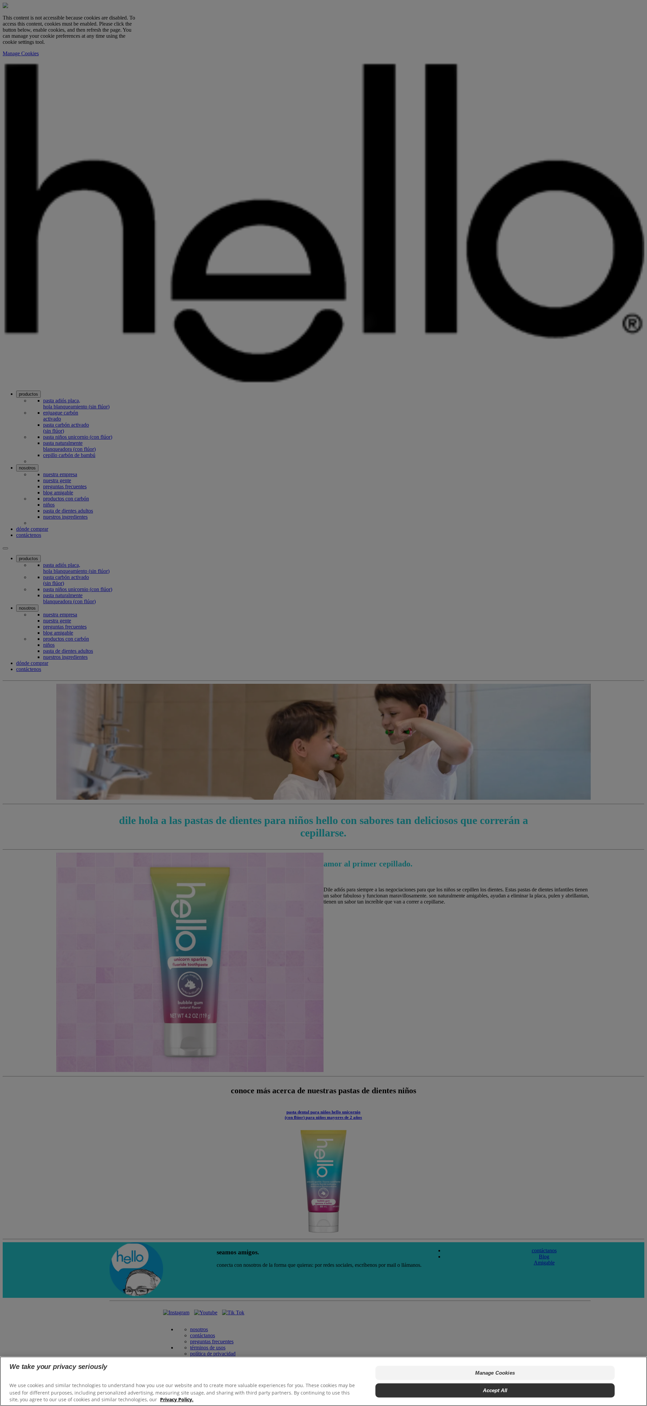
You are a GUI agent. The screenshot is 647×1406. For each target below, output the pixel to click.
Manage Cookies (495, 1373)
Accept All (495, 1390)
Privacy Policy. (176, 1399)
